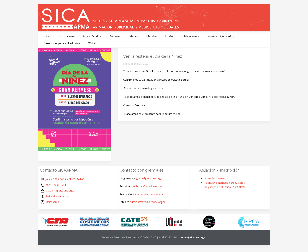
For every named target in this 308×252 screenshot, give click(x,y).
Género (115, 36)
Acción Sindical (92, 36)
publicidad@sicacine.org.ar (147, 186)
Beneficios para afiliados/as (61, 43)
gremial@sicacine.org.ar (149, 178)
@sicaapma (52, 202)
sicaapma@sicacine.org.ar (60, 190)
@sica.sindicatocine (57, 196)
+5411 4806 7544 (56, 185)
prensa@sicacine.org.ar (193, 237)
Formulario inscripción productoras (224, 182)
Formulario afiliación (216, 178)
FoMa (169, 36)
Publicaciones (190, 36)
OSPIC (92, 43)
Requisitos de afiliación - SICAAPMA (225, 187)
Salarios (133, 36)
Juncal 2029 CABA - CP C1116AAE (65, 179)
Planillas (151, 36)
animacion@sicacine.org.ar (147, 194)
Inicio (47, 36)
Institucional (66, 36)
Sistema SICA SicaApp (221, 36)
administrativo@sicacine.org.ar (147, 202)
